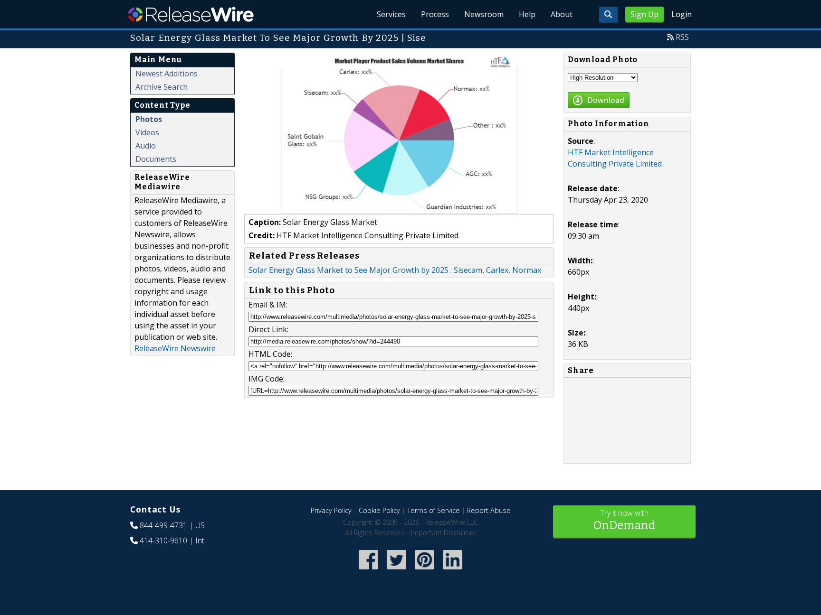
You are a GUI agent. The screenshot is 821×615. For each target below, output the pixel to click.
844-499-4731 (163, 525)
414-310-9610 (163, 540)
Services (391, 14)
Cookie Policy (379, 510)
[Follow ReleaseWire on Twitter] (396, 570)
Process (435, 14)
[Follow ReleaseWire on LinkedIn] (452, 570)
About (562, 14)
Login (681, 14)
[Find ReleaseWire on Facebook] (368, 570)
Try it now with (624, 520)
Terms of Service (433, 510)
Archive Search (161, 87)
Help (527, 14)
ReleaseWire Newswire (175, 348)
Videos (147, 132)
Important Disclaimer (444, 532)
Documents (155, 159)
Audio (145, 145)
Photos (148, 119)
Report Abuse (489, 510)
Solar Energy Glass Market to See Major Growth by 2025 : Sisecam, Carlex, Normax (394, 270)
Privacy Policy (331, 510)
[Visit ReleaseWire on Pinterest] (424, 570)
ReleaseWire (190, 14)
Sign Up (644, 14)
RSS (682, 37)
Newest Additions (166, 73)
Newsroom (484, 14)
